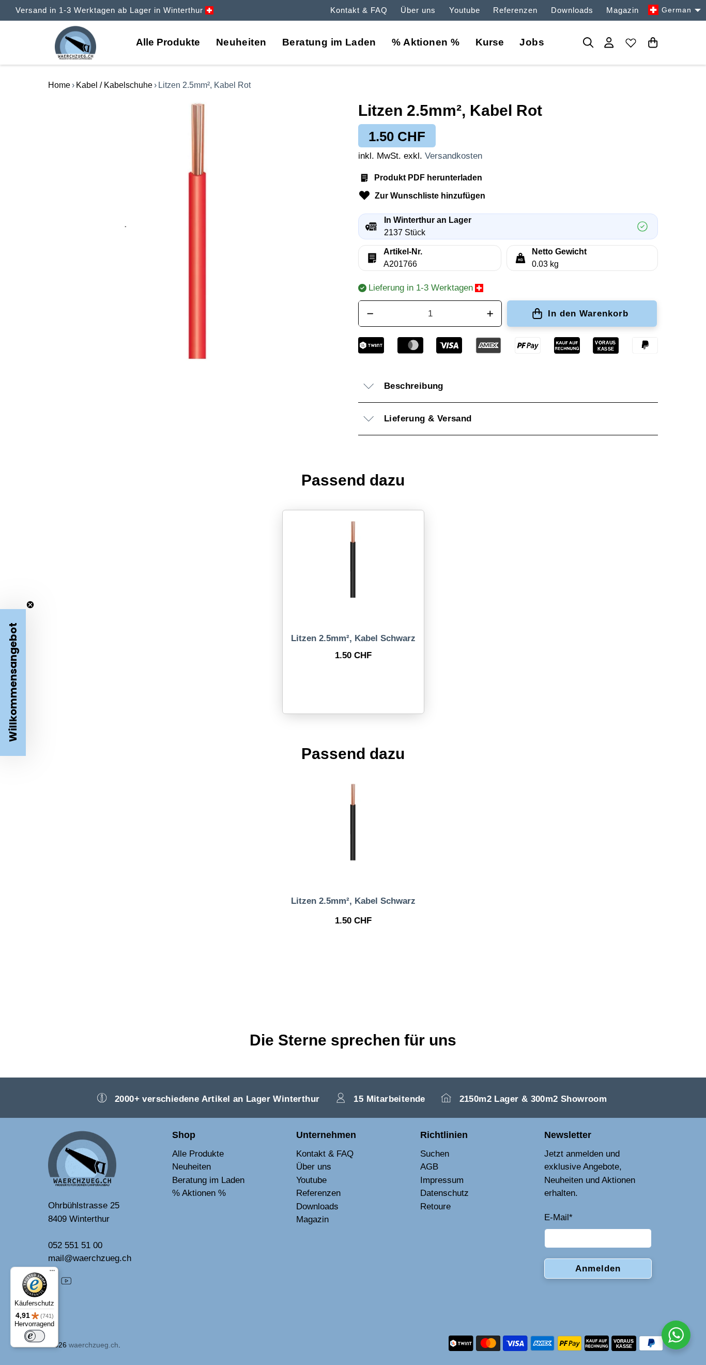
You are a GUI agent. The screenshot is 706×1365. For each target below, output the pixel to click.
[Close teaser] (30, 605)
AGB (429, 1167)
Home (59, 85)
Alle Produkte (198, 1154)
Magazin (622, 10)
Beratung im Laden (329, 42)
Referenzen (515, 10)
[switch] (34, 1336)
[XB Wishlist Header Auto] (631, 42)
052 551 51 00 (75, 1245)
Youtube (464, 10)
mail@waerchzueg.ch (89, 1258)
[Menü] (52, 1273)
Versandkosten (453, 156)
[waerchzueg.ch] (75, 42)
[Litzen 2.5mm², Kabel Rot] (198, 231)
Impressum (442, 1180)
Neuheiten (241, 42)
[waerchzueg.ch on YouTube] (66, 1283)
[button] (13, 682)
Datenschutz (444, 1193)
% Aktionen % (425, 42)
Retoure (435, 1206)
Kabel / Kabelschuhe (114, 85)
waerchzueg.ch (93, 1345)
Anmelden (598, 1268)
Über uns (418, 10)
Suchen (434, 1154)
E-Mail (558, 1217)
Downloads (572, 10)
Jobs (531, 42)
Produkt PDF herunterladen (428, 177)
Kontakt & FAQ (359, 10)
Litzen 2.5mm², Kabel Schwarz (353, 638)
